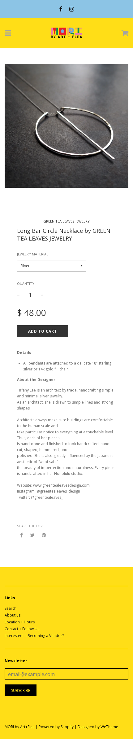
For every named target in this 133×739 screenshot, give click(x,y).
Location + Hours (20, 622)
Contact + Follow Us (22, 628)
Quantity (25, 283)
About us (12, 615)
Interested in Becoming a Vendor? (34, 635)
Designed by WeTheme (98, 726)
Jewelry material (32, 254)
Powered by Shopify (56, 726)
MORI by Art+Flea (20, 726)
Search (10, 608)
